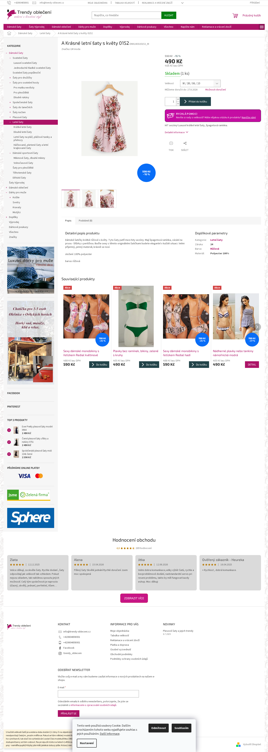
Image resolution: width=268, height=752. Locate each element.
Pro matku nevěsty (24, 88)
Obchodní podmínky (121, 654)
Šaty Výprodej (16, 183)
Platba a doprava (119, 645)
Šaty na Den (19, 112)
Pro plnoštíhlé (21, 93)
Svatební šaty (20, 58)
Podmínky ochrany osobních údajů (129, 659)
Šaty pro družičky (22, 78)
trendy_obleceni (72, 653)
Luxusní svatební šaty (25, 63)
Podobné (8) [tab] (85, 221)
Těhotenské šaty (22, 173)
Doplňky (13, 217)
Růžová (214, 249)
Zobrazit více (134, 598)
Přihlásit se (68, 713)
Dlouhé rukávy (21, 97)
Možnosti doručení (215, 90)
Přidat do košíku (198, 101)
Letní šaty (18, 122)
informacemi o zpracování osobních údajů (93, 705)
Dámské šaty (16, 53)
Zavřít (195, 143)
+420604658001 (71, 637)
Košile (16, 197)
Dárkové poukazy (18, 227)
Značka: (71, 49)
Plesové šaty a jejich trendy (178, 631)
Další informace (110, 734)
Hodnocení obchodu (134, 540)
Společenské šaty (23, 102)
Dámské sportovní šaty (25, 153)
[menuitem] (14, 27)
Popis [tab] (68, 221)
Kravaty (17, 207)
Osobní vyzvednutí (120, 649)
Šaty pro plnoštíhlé (23, 168)
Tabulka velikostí (125, 3)
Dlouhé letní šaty (23, 132)
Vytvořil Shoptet (252, 744)
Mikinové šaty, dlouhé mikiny (29, 158)
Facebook (68, 648)
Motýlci (17, 212)
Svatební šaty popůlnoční (27, 73)
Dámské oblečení (18, 188)
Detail (252, 364)
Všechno (13, 232)
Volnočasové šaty (23, 163)
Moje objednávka (97, 3)
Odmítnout (158, 728)
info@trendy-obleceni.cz (77, 632)
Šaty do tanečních (22, 107)
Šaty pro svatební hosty (26, 83)
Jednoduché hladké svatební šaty (32, 68)
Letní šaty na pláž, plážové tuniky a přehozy (33, 138)
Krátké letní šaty (23, 127)
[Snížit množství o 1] (178, 104)
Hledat (168, 15)
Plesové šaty (20, 117)
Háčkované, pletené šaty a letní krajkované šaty (31, 146)
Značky (13, 237)
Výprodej (14, 222)
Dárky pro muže (17, 192)
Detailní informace (175, 132)
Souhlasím (181, 728)
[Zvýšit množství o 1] (178, 99)
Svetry (16, 202)
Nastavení (87, 743)
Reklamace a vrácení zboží (157, 3)
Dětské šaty (19, 178)
